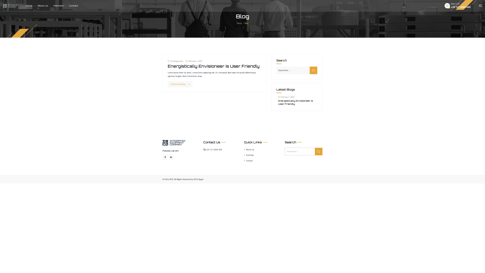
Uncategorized (177, 61)
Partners (59, 5)
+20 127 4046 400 (460, 7)
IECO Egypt (198, 179)
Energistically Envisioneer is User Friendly (214, 66)
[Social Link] (165, 157)
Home (29, 5)
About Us (43, 5)
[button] (480, 5)
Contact (73, 5)
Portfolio (250, 155)
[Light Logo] (10, 6)
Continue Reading (178, 84)
